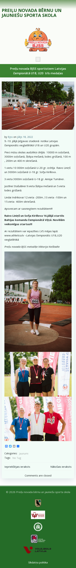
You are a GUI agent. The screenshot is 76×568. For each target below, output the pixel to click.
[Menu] (38, 59)
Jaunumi (23, 453)
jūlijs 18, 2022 (25, 137)
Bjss (10, 137)
